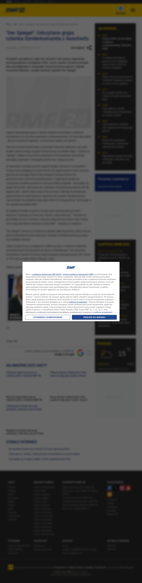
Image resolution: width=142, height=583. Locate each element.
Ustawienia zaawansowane (47, 317)
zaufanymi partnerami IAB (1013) (46, 274)
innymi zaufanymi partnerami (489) (78, 274)
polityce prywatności (78, 302)
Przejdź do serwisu (94, 317)
